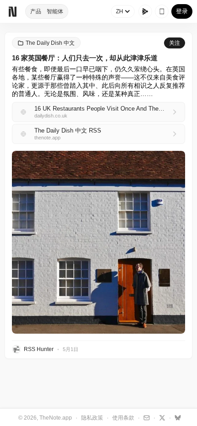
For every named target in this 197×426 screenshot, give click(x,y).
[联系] (145, 417)
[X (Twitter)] (161, 417)
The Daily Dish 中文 (50, 43)
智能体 (55, 11)
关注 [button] (174, 43)
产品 (35, 11)
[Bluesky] (176, 417)
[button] (98, 242)
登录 (182, 11)
